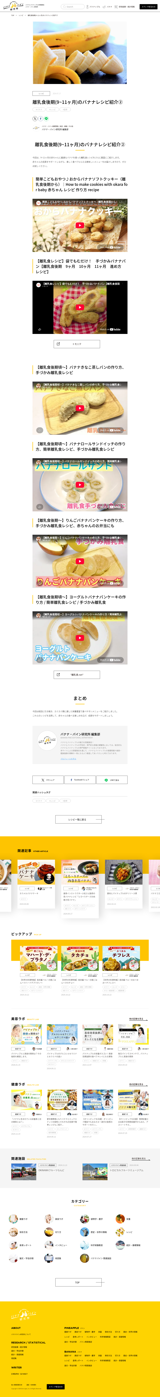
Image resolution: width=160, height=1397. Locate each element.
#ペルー (123, 987)
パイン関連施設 (86, 1341)
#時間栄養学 (132, 1129)
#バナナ (39, 109)
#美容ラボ (24, 1061)
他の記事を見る (136, 1018)
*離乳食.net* (76, 674)
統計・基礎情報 (120, 1336)
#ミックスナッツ (62, 1129)
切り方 (117, 1331)
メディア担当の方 (56, 1386)
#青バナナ (68, 909)
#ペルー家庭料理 (109, 991)
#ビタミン (16, 1130)
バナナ (109, 6)
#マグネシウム (25, 1126)
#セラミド (51, 1064)
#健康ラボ (87, 1133)
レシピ (67, 1336)
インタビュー (91, 1336)
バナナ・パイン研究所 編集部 (57, 128)
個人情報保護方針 (16, 1385)
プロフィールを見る (68, 758)
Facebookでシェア (81, 779)
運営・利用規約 (31, 1385)
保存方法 (108, 1331)
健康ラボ (67, 1331)
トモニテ (76, 344)
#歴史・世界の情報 (44, 987)
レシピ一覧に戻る (77, 819)
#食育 (65, 109)
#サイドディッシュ (131, 899)
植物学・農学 (90, 1331)
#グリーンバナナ (80, 909)
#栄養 (104, 1061)
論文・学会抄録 (70, 1341)
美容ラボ (78, 1331)
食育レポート (78, 1336)
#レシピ (52, 109)
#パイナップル (52, 1061)
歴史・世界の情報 (130, 1331)
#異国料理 (121, 991)
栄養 (100, 1331)
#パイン (119, 899)
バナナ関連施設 (86, 1365)
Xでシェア (50, 780)
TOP (77, 1282)
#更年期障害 (52, 1133)
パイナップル (95, 6)
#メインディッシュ (88, 905)
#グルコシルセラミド (67, 1061)
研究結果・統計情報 (127, 6)
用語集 (13, 1358)
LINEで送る (114, 780)
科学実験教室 (105, 1336)
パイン (74, 1328)
